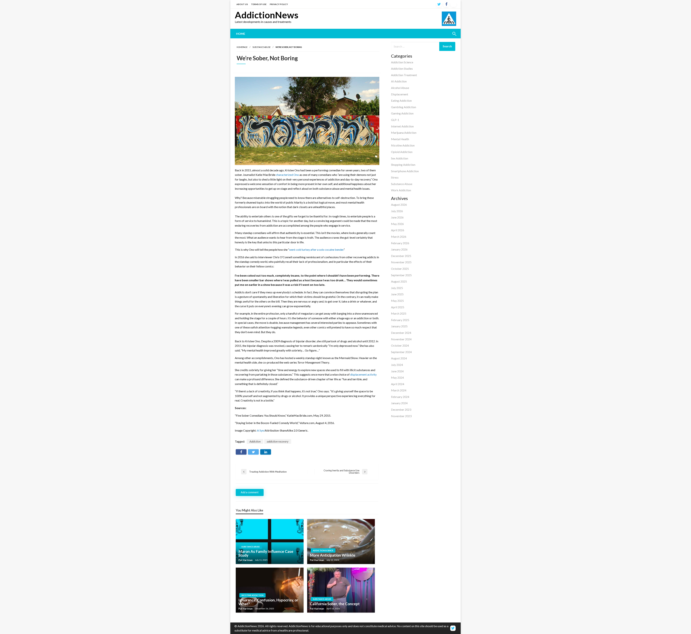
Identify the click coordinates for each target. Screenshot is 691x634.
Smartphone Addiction (405, 171)
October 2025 (400, 268)
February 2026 (400, 243)
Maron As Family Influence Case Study (265, 553)
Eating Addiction (401, 100)
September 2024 (401, 352)
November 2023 (401, 416)
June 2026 (397, 217)
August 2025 (399, 281)
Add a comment (250, 492)
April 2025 (397, 307)
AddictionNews (266, 15)
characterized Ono (287, 174)
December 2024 (401, 332)
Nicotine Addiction (403, 145)
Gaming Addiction (402, 113)
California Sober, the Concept (335, 604)
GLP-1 (395, 119)
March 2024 (398, 390)
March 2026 (398, 236)
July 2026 (397, 211)
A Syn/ (261, 430)
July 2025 (397, 288)
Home (240, 33)
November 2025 (401, 262)
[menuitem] (240, 33)
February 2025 (400, 320)
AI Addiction (399, 81)
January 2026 (399, 249)
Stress (395, 177)
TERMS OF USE (259, 4)
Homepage (242, 47)
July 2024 (397, 364)
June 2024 (397, 371)
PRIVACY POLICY (279, 4)
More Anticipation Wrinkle (332, 555)
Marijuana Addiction (403, 132)
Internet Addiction (402, 126)
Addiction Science (402, 62)
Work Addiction (401, 190)
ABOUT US (242, 4)
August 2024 (399, 358)
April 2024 (397, 384)
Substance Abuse (401, 184)
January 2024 (399, 403)
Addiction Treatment (404, 75)
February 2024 (400, 396)
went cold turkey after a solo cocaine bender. (316, 249)
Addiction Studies (402, 68)
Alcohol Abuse (400, 87)
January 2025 (399, 326)
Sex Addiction (399, 158)
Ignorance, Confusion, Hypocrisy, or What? (268, 602)
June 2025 (397, 294)
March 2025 (398, 313)
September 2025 (401, 275)
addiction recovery (277, 441)
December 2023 (401, 409)
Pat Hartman (245, 560)
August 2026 (399, 204)
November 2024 (401, 339)
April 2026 (397, 230)
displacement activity (363, 374)
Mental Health (400, 139)
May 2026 (397, 223)
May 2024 (397, 377)
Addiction (255, 441)
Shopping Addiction (403, 164)
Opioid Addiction (401, 152)
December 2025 (401, 256)
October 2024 (400, 345)
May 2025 (397, 300)
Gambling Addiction (403, 107)
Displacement (399, 94)
